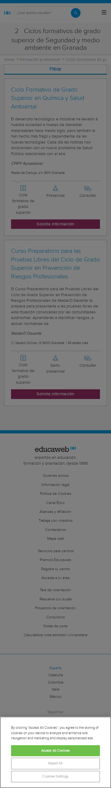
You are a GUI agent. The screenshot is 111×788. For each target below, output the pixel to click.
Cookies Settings (55, 777)
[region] (55, 752)
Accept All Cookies (55, 751)
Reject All (55, 763)
